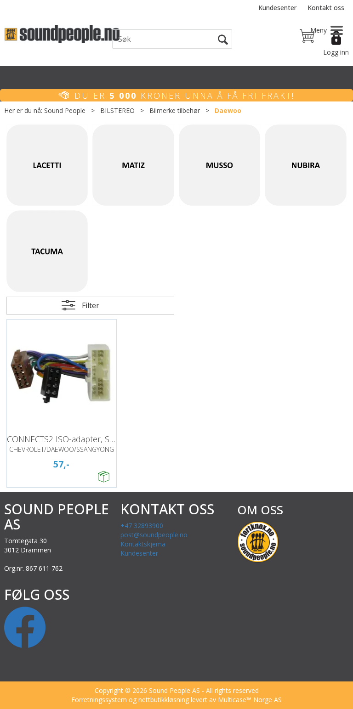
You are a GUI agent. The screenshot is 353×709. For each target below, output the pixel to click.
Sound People (64, 110)
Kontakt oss (325, 7)
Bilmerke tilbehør (174, 110)
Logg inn (336, 52)
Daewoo (228, 110)
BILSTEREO (117, 110)
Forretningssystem (99, 699)
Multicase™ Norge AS (250, 699)
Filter (90, 305)
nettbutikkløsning (163, 699)
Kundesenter (277, 7)
